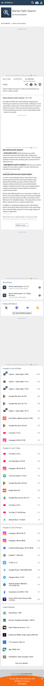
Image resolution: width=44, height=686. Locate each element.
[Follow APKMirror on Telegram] (27, 308)
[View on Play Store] (31, 84)
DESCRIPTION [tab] (18, 79)
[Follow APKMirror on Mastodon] (16, 308)
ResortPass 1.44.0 (15, 613)
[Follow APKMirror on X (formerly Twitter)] (6, 308)
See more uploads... (22, 663)
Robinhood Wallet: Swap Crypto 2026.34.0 (23, 635)
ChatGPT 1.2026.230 (16, 555)
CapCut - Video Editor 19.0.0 (19, 389)
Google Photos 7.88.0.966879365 (20, 570)
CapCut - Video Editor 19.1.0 (19, 382)
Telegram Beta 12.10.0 (16, 577)
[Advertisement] (22, 52)
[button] (26, 84)
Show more (21, 225)
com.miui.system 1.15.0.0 (17, 476)
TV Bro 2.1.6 (13, 563)
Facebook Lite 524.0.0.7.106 (18, 592)
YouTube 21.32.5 (14, 433)
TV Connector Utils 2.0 (17, 642)
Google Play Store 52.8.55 (18, 483)
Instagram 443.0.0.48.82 (17, 541)
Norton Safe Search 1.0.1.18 (18, 286)
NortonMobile (20, 14)
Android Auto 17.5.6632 (17, 520)
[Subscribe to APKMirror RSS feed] (37, 308)
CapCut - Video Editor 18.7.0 (19, 411)
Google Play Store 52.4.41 (18, 396)
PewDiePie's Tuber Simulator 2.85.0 (21, 657)
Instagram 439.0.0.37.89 (17, 440)
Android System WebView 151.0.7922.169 (18, 585)
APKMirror (8, 2)
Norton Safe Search (19, 23)
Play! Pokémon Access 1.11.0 (19, 627)
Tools (5, 84)
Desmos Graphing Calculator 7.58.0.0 (21, 620)
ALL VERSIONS (29, 79)
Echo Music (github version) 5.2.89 (21, 418)
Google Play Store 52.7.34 (18, 404)
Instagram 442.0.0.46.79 (17, 468)
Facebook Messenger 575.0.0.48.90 (21, 548)
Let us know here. (27, 674)
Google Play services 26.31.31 (19, 498)
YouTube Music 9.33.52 (17, 461)
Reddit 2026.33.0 (14, 490)
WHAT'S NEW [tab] (6, 79)
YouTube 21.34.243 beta (17, 512)
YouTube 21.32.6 (14, 505)
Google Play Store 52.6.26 (18, 426)
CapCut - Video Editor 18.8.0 (19, 374)
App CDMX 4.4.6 (14, 649)
